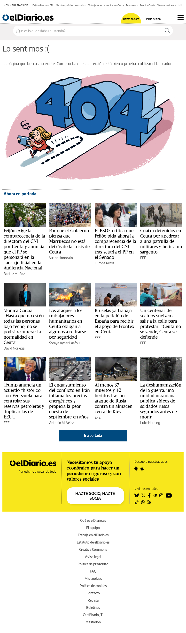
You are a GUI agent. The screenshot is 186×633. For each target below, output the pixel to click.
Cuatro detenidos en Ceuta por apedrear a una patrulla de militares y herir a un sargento (161, 241)
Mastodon (93, 622)
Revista (93, 600)
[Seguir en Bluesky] (136, 495)
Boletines (93, 607)
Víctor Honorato (61, 258)
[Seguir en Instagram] (161, 495)
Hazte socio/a (131, 18)
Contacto (93, 593)
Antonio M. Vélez (61, 423)
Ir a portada (93, 435)
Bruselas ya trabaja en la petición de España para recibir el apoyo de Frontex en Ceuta (114, 321)
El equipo (93, 528)
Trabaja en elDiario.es (93, 535)
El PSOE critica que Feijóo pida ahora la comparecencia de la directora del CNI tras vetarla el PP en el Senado (115, 244)
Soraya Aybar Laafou (64, 343)
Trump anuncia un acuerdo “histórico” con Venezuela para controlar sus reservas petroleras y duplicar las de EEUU (24, 401)
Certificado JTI (93, 615)
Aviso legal (93, 557)
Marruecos (132, 5)
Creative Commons (93, 549)
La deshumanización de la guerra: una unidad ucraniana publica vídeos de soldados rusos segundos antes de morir (160, 401)
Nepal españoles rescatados (71, 5)
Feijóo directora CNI (43, 5)
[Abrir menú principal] (181, 17)
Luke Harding (150, 423)
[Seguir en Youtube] (169, 495)
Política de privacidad (93, 564)
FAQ (93, 571)
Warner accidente (166, 5)
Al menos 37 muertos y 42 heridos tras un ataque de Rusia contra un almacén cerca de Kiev (114, 398)
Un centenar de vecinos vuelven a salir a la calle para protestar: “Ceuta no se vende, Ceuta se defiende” (160, 323)
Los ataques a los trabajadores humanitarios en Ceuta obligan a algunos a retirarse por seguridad (67, 323)
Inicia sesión (153, 18)
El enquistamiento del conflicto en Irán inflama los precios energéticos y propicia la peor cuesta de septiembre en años (69, 401)
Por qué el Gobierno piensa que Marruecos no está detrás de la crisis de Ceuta (69, 241)
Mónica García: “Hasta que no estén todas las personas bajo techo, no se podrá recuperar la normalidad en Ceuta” (24, 326)
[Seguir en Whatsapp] (143, 502)
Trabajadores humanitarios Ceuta (106, 5)
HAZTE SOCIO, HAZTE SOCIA (95, 496)
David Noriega (14, 348)
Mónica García (147, 5)
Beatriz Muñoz (14, 274)
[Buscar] (167, 31)
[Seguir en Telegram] (155, 495)
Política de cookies (93, 586)
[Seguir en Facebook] (149, 495)
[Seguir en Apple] (142, 468)
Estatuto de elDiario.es (93, 542)
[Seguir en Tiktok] (136, 502)
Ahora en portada (20, 193)
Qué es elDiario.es (93, 520)
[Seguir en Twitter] (143, 495)
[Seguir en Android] (136, 468)
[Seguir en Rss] (149, 502)
